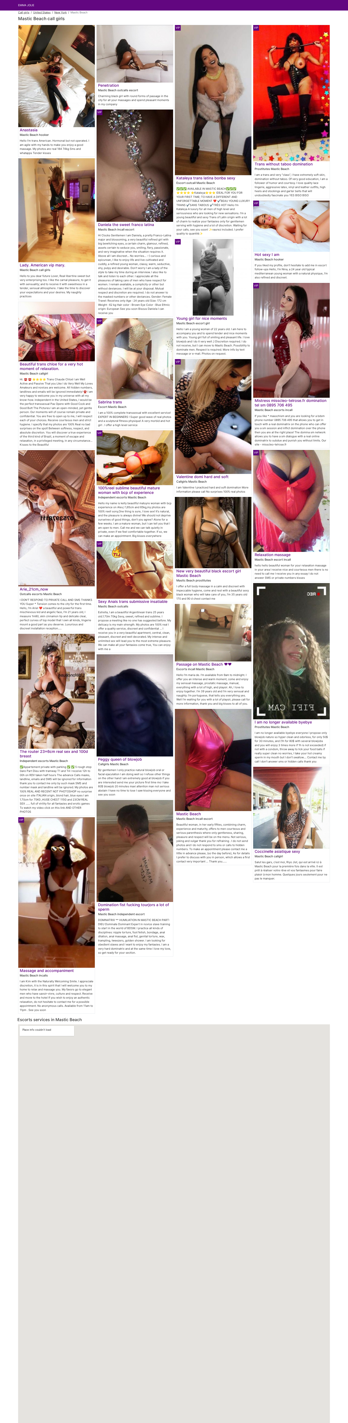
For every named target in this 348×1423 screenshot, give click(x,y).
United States (42, 12)
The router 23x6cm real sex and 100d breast (54, 753)
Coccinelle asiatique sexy (277, 851)
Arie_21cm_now (34, 589)
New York (60, 12)
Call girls (23, 12)
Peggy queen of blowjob (120, 759)
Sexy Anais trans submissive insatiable (132, 601)
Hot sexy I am (267, 254)
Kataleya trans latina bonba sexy (205, 178)
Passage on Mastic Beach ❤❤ (204, 664)
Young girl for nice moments (201, 318)
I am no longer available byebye (283, 722)
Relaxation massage (273, 554)
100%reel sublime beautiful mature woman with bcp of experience (129, 490)
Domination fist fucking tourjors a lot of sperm (133, 907)
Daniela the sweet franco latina (126, 224)
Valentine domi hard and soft (202, 476)
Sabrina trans (110, 402)
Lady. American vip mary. (42, 265)
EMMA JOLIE (26, 5)
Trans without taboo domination (284, 164)
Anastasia (29, 130)
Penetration (108, 85)
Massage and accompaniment (47, 970)
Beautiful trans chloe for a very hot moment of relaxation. (51, 366)
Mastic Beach (188, 814)
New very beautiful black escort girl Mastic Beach (208, 573)
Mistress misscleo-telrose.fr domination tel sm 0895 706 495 (290, 402)
